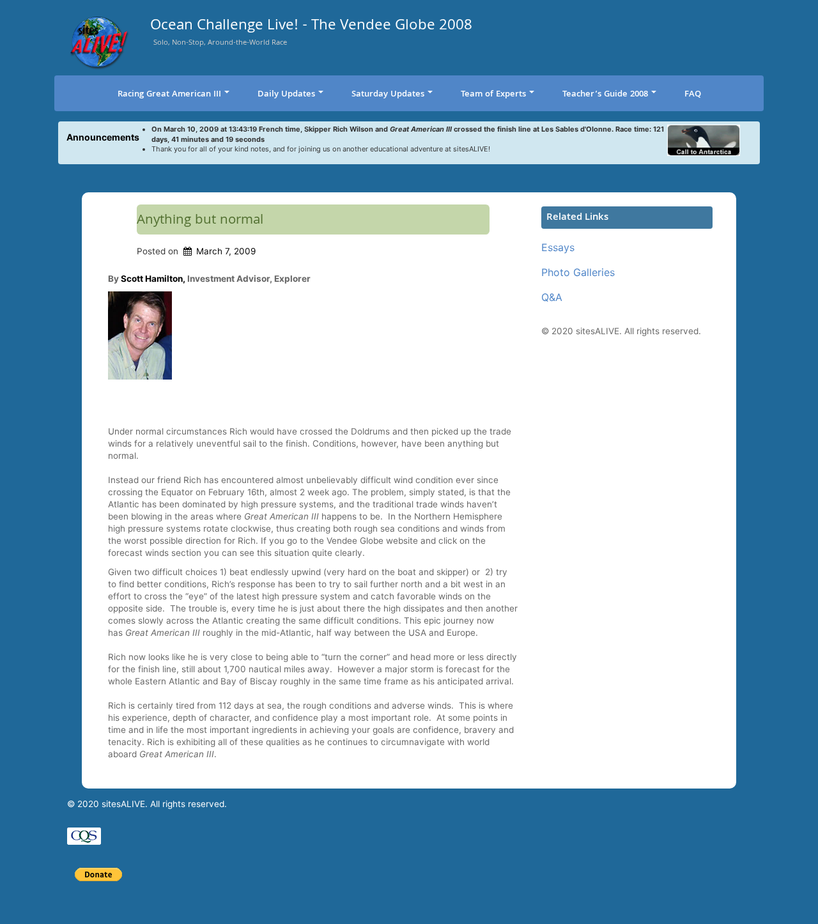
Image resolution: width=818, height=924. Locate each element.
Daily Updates (286, 95)
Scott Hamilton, (153, 278)
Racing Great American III (169, 95)
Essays (558, 247)
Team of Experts (493, 95)
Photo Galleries (578, 272)
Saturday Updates (387, 95)
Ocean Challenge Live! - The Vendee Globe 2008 (311, 27)
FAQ (692, 95)
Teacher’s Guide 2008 (605, 95)
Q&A (551, 297)
